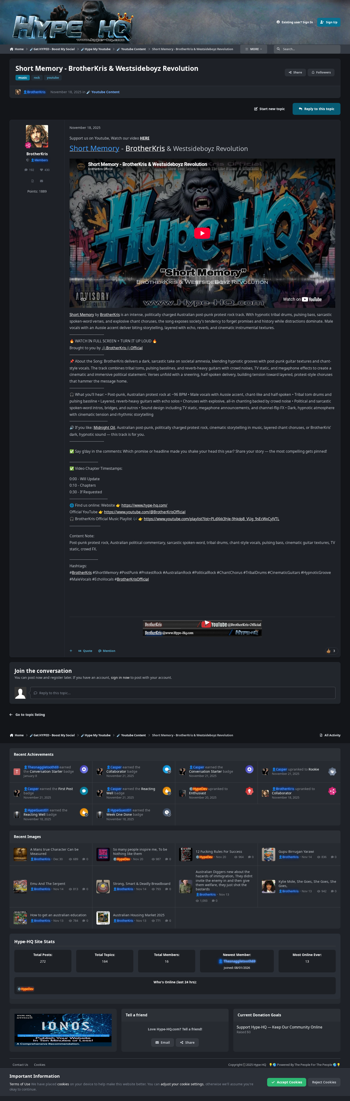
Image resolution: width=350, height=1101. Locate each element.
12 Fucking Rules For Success (219, 851)
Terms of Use (20, 1084)
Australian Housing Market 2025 (139, 915)
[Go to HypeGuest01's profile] (17, 814)
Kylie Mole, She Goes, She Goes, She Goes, (307, 883)
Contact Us (20, 1065)
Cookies (39, 1065)
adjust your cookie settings (182, 1084)
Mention (109, 651)
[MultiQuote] (70, 651)
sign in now (120, 677)
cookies (63, 1084)
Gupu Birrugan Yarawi (296, 851)
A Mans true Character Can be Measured (54, 851)
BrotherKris (37, 153)
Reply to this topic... (54, 693)
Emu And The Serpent (47, 883)
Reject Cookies (324, 1082)
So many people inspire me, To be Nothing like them (140, 851)
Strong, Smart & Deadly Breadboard (141, 883)
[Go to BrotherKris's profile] (17, 91)
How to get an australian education (58, 915)
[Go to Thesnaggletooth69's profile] (17, 771)
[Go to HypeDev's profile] (182, 793)
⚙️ (198, 788)
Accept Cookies (289, 1082)
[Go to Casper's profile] (99, 771)
